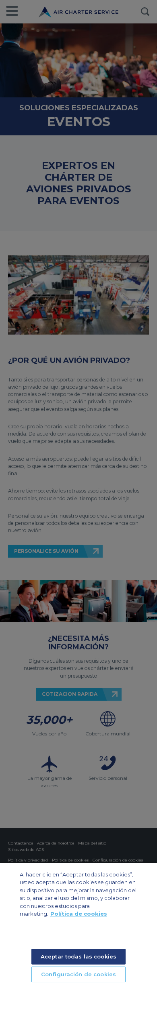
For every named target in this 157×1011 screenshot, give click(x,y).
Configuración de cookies (78, 974)
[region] (78, 937)
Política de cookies (78, 913)
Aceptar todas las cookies (78, 956)
